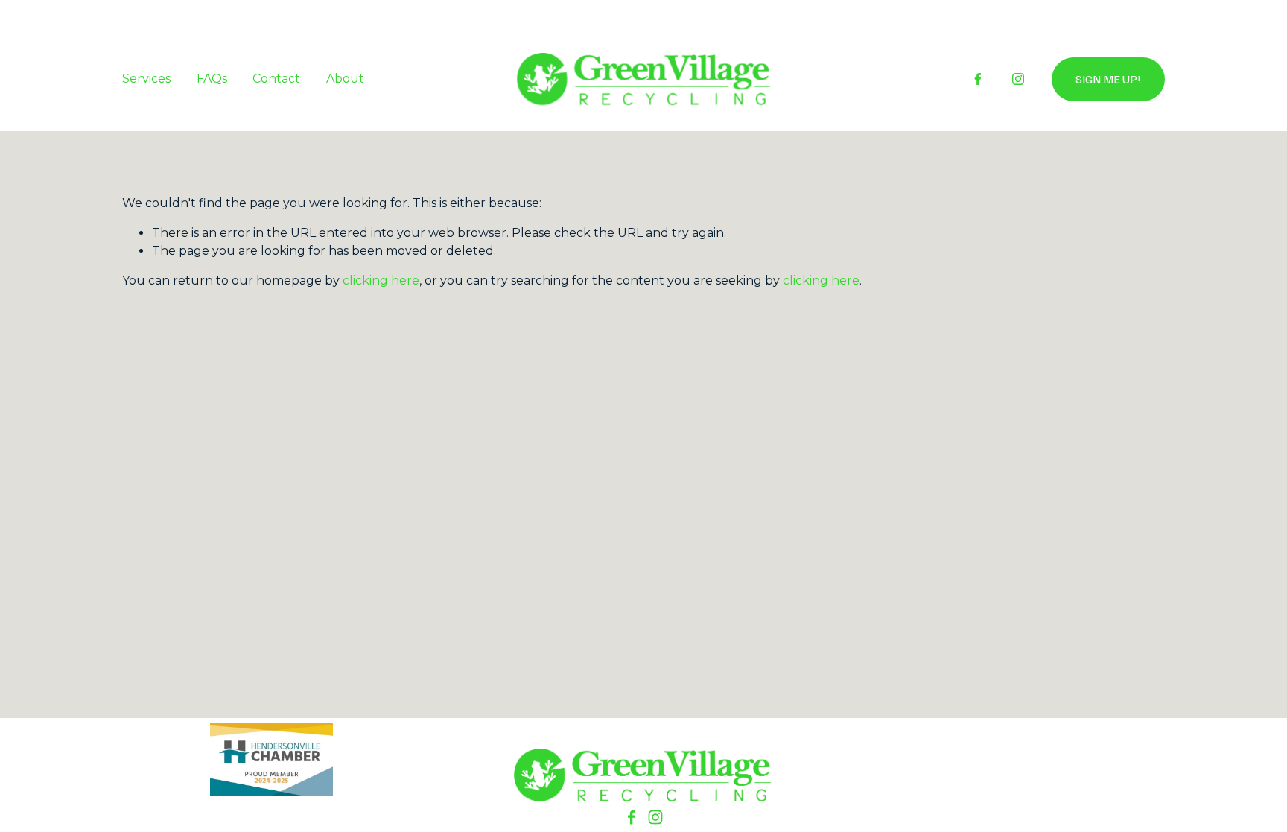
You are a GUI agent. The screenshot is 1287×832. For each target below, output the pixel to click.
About (345, 79)
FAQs (212, 79)
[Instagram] (1018, 79)
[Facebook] (977, 79)
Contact (276, 79)
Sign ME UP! (1108, 79)
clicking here (381, 280)
